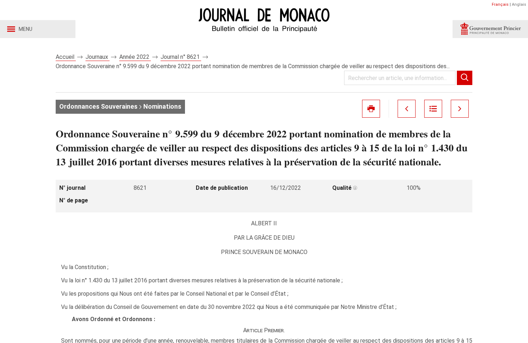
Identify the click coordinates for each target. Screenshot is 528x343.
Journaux (97, 56)
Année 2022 (135, 56)
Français (500, 4)
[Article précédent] (407, 109)
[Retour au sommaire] (433, 109)
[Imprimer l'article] (371, 109)
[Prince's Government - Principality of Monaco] (490, 29)
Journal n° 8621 (181, 56)
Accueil (66, 56)
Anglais (519, 4)
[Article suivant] (460, 109)
